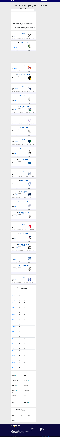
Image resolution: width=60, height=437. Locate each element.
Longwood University (23, 180)
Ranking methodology (14, 434)
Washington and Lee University (23, 159)
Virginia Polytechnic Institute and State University (23, 63)
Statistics (17, 39)
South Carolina (13, 300)
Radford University (23, 148)
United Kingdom (42, 429)
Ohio (12, 302)
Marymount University (23, 127)
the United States (15, 35)
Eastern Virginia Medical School (23, 212)
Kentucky (13, 305)
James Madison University (23, 116)
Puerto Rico (13, 355)
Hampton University (23, 276)
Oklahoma (13, 345)
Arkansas (13, 336)
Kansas (12, 343)
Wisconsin (13, 331)
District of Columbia (14, 293)
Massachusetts (13, 317)
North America (15, 36)
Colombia (41, 428)
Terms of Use (43, 436)
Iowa (12, 338)
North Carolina (13, 295)
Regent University (23, 138)
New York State (32, 427)
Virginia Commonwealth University (23, 74)
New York (13, 312)
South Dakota (13, 348)
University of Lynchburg (23, 222)
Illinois (31, 431)
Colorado (13, 353)
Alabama (13, 319)
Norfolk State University (23, 265)
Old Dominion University (23, 85)
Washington (13, 362)
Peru (41, 431)
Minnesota (13, 341)
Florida (31, 430)
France (41, 430)
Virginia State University (23, 254)
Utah (12, 357)
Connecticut (13, 314)
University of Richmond (23, 95)
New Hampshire (14, 326)
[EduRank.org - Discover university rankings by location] (12, 0)
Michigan (13, 324)
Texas (12, 350)
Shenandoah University (23, 233)
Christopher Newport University (23, 201)
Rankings (29, 39)
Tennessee (13, 307)
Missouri (13, 333)
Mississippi (13, 329)
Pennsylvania (32, 428)
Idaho (12, 360)
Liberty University (23, 191)
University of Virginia (23, 32)
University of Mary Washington (23, 244)
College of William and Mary (23, 106)
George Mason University (23, 42)
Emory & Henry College (23, 169)
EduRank (33, 6)
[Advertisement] (17, 17)
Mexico (41, 427)
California (13, 365)
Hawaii (12, 367)
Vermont (13, 321)
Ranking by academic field (23, 8)
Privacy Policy (47, 436)
